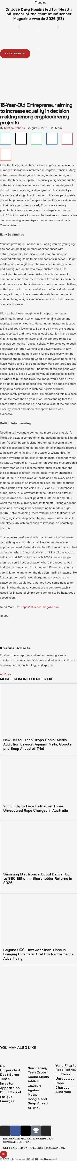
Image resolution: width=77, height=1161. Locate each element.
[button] (38, 30)
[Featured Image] (11, 1061)
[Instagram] (5, 1131)
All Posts (5, 674)
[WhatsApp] (36, 139)
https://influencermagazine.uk (40, 607)
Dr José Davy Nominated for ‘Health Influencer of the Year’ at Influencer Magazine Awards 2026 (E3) (39, 14)
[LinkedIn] (51, 139)
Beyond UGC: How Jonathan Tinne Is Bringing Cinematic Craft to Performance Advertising (38, 954)
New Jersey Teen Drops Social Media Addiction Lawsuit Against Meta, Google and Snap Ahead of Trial (37, 744)
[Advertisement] (38, 75)
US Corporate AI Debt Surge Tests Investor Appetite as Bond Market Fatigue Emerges (10, 1083)
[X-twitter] (26, 1131)
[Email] (5, 154)
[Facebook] (5, 139)
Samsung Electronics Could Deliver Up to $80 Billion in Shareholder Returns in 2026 (37, 878)
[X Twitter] (21, 139)
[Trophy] (36, 1131)
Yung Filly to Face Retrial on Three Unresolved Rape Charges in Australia (35, 808)
